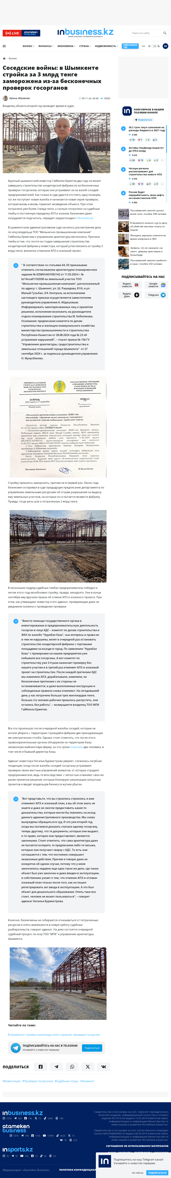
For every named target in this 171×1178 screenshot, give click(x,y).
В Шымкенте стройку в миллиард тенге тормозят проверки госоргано (54, 1034)
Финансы (44, 46)
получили (76, 747)
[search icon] (165, 33)
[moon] (158, 46)
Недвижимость (105, 46)
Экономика (65, 46)
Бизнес (27, 46)
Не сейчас (138, 1172)
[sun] (149, 46)
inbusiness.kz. (85, 218)
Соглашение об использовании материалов (137, 1146)
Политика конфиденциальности (82, 1169)
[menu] (4, 46)
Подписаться (157, 1172)
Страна (84, 46)
